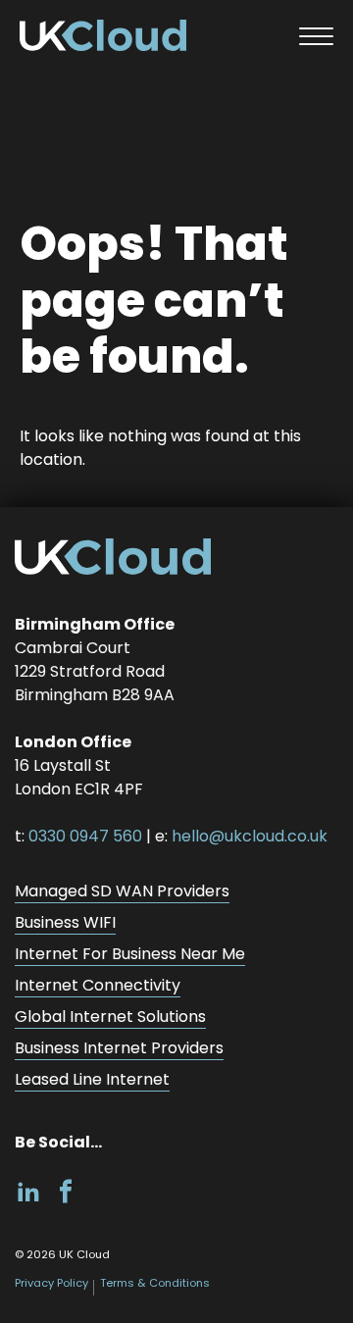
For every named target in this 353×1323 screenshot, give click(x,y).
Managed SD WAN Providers (122, 891)
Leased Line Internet (92, 1079)
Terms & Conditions (155, 1283)
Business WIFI (65, 922)
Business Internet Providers (119, 1048)
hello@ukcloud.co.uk (250, 836)
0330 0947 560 (85, 836)
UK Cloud (103, 39)
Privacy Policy (51, 1283)
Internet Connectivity (97, 985)
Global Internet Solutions (110, 1016)
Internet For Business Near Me (130, 953)
